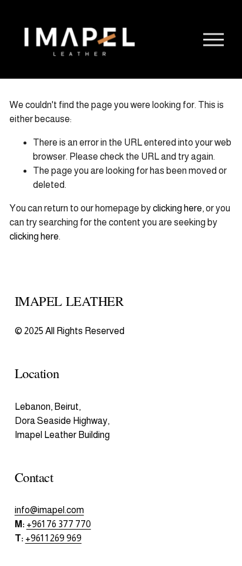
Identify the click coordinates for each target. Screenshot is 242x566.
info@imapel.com (49, 510)
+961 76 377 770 (58, 524)
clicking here (177, 208)
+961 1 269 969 (53, 538)
